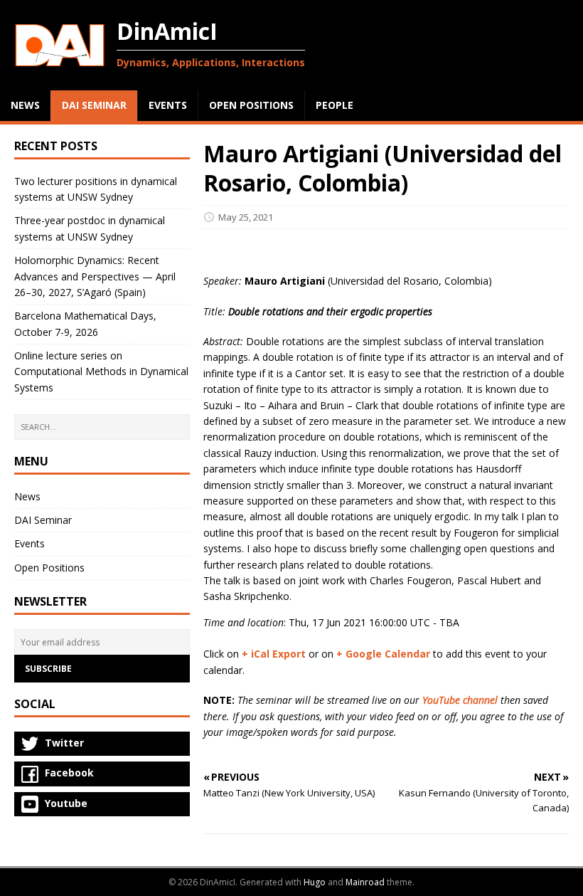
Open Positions (49, 567)
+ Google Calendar (383, 653)
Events (29, 543)
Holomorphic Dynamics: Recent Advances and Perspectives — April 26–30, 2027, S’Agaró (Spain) (95, 276)
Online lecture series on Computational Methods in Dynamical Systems (101, 371)
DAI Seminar (43, 520)
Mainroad (365, 882)
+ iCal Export (274, 653)
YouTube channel (460, 700)
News (27, 496)
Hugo (315, 882)
